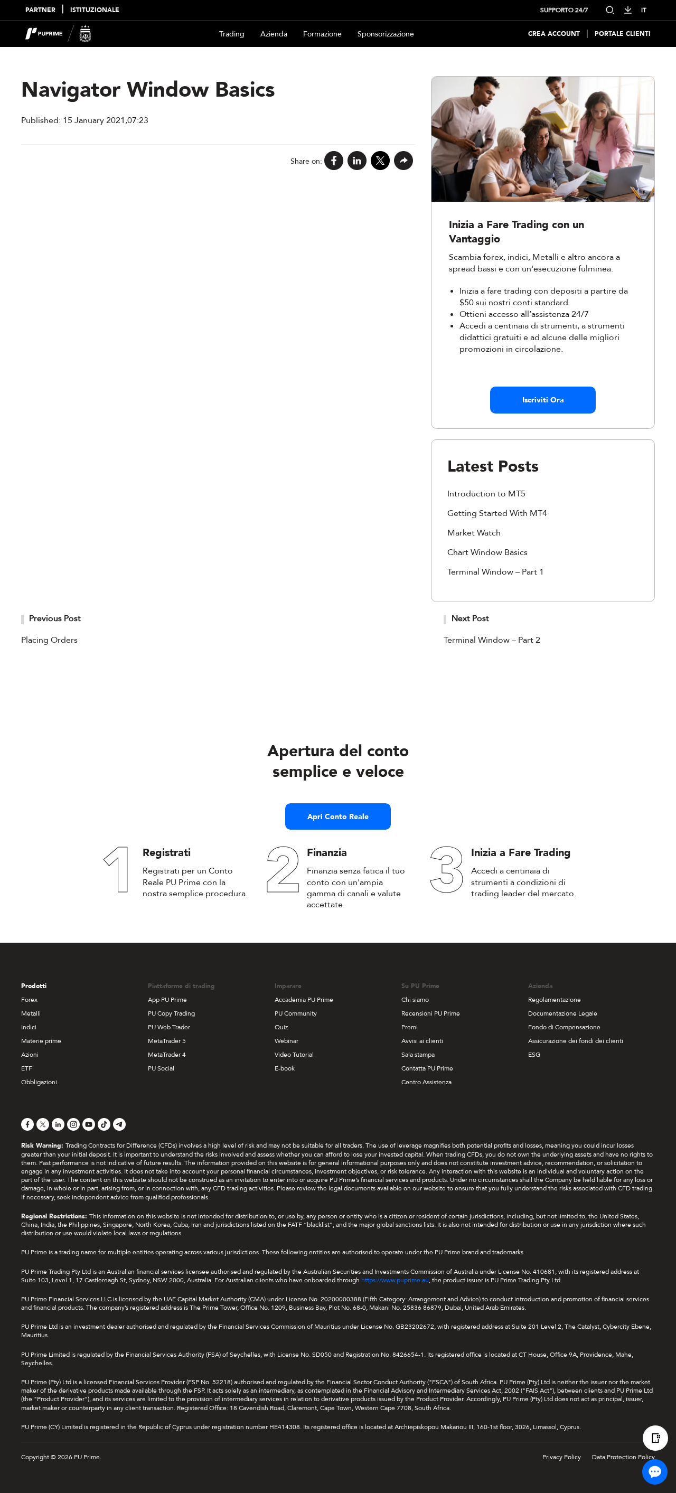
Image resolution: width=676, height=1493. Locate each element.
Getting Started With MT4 (497, 513)
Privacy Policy (561, 1457)
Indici (28, 1027)
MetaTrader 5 (167, 1041)
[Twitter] (380, 161)
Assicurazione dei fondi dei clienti (575, 1041)
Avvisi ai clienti (422, 1041)
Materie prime (41, 1041)
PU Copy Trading (171, 1013)
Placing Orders (49, 640)
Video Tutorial (294, 1054)
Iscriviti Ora (543, 400)
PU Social (161, 1068)
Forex (29, 1000)
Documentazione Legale (562, 1013)
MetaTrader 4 (167, 1054)
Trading (232, 34)
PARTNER (40, 10)
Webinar (286, 1041)
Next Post (470, 618)
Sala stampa (418, 1054)
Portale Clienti (623, 34)
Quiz (281, 1027)
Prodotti (33, 986)
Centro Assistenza (426, 1082)
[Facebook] (333, 161)
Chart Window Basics (487, 552)
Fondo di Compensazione (564, 1027)
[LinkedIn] (357, 161)
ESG (534, 1054)
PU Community (296, 1013)
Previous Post (55, 618)
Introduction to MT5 (486, 494)
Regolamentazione (554, 1000)
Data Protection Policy (623, 1457)
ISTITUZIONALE (94, 10)
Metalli (31, 1013)
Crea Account (554, 34)
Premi (409, 1027)
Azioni (30, 1054)
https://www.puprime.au (395, 1280)
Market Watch (474, 533)
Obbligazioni (39, 1082)
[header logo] (58, 34)
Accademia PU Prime (304, 1000)
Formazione (322, 34)
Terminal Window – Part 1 (495, 572)
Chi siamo (415, 1000)
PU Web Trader (169, 1027)
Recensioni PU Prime (430, 1013)
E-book (285, 1068)
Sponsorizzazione (386, 34)
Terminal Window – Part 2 (492, 640)
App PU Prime (167, 1000)
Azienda (273, 34)
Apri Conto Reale (338, 817)
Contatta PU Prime (427, 1068)
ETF (26, 1068)
